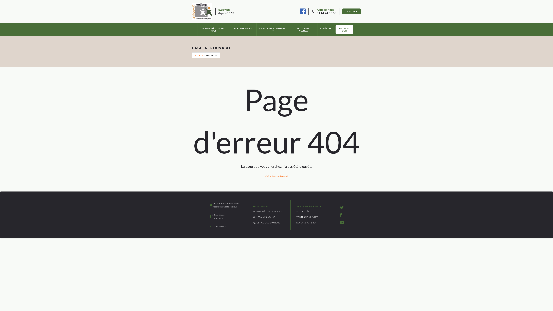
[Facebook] (303, 11)
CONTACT (351, 11)
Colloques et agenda (303, 29)
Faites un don (344, 29)
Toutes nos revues (307, 217)
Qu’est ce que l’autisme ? (272, 28)
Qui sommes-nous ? (243, 28)
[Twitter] (342, 207)
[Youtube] (342, 222)
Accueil (199, 55)
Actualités (302, 211)
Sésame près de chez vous (213, 29)
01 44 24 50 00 (326, 11)
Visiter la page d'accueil (276, 176)
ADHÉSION (325, 28)
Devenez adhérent (307, 222)
